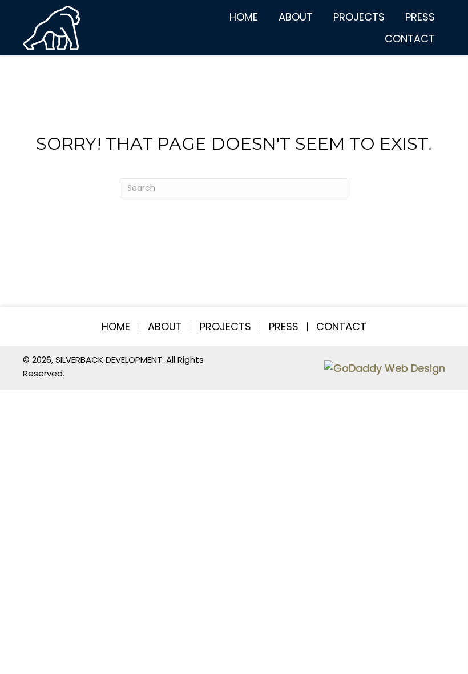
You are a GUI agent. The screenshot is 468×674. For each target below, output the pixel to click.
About (165, 326)
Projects (225, 326)
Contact (341, 326)
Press (283, 326)
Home (116, 326)
